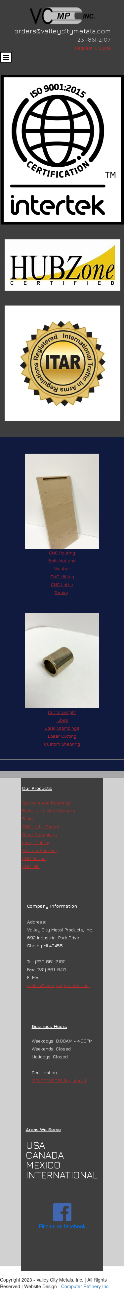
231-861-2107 (94, 40)
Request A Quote (93, 48)
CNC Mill (31, 866)
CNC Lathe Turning (41, 826)
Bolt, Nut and (62, 560)
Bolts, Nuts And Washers (48, 810)
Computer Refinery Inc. (85, 1286)
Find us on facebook (62, 1226)
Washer (62, 568)
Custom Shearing (62, 744)
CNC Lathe (62, 584)
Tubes (62, 720)
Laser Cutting (36, 842)
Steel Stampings (62, 728)
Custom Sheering (40, 850)
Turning (62, 592)
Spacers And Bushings (46, 802)
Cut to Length (62, 712)
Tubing (28, 818)
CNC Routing (62, 552)
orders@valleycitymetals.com (58, 985)
